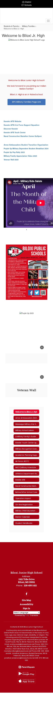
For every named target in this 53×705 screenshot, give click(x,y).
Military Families (28, 26)
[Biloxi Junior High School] (26, 14)
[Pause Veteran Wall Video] (42, 377)
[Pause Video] (42, 348)
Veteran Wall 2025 (11, 159)
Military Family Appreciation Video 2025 (20, 156)
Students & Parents (11, 26)
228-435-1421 (30, 585)
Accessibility (26, 604)
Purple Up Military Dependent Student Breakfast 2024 (26, 148)
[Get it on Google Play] (26, 673)
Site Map (26, 600)
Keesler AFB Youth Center (15, 132)
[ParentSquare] (26, 667)
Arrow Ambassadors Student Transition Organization (26, 145)
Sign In (26, 608)
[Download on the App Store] (26, 681)
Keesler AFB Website (12, 121)
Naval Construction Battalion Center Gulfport (23, 136)
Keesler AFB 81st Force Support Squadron (21, 125)
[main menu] (48, 21)
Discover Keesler (11, 128)
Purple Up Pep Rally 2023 (14, 152)
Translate (34, 615)
